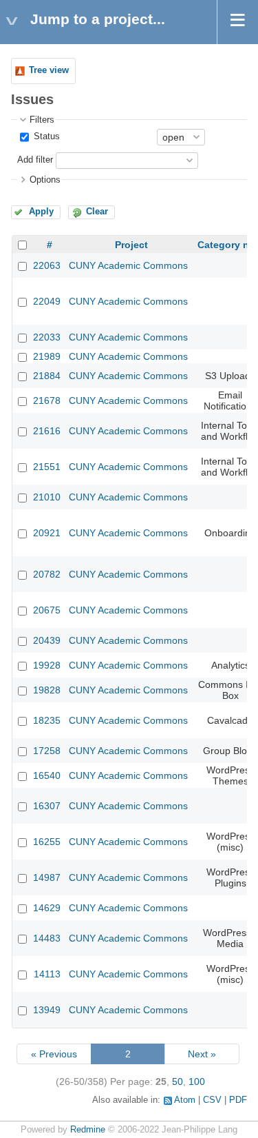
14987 (47, 877)
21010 (47, 496)
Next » (202, 1053)
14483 (47, 938)
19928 (47, 665)
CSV (212, 1100)
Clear (97, 211)
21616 (47, 430)
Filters (42, 120)
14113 (47, 973)
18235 (47, 720)
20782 (47, 574)
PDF (238, 1100)
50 (177, 1081)
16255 (47, 841)
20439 (47, 640)
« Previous (54, 1053)
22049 (47, 301)
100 (197, 1081)
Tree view (49, 70)
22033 (47, 337)
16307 (47, 805)
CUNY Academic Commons (128, 265)
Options (45, 180)
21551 (47, 466)
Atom (184, 1100)
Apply (41, 211)
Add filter (35, 160)
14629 (47, 907)
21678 (47, 400)
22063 (47, 265)
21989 (47, 356)
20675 (47, 610)
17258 (47, 750)
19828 (47, 689)
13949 (47, 1009)
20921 (47, 532)
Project (131, 244)
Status (45, 136)
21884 (47, 375)
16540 (47, 775)
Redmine (87, 1130)
